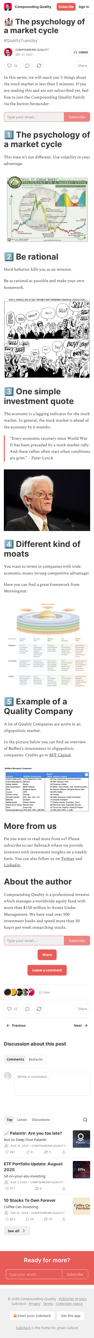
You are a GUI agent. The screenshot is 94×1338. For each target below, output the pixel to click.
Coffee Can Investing (21, 1206)
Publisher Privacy (73, 1298)
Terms (48, 1303)
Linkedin (12, 865)
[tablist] (25, 1059)
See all (14, 1230)
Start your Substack (34, 1315)
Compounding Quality (32, 49)
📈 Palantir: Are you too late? (33, 1133)
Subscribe (66, 7)
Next (78, 1025)
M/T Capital (60, 755)
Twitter (67, 859)
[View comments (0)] (27, 66)
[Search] (85, 1120)
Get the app (71, 1315)
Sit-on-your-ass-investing (24, 1176)
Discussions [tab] (41, 1120)
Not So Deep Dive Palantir (25, 1139)
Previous (19, 1025)
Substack (23, 1327)
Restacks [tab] (36, 1059)
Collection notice (69, 1303)
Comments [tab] (15, 1059)
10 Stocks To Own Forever (30, 1200)
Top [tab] (9, 1120)
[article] (47, 1142)
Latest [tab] (22, 1120)
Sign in (84, 7)
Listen (83, 52)
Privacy (34, 1303)
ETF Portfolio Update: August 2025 (33, 1166)
